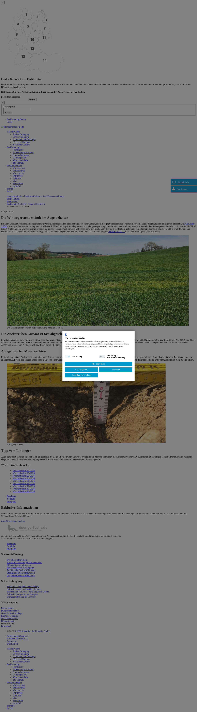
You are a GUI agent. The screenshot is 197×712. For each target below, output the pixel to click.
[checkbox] (67, 356)
